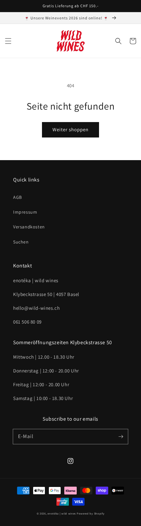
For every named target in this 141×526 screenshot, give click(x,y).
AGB (17, 197)
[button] (8, 41)
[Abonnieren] (120, 436)
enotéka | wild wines (62, 513)
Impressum (25, 212)
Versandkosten (29, 227)
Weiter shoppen (70, 129)
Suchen (21, 242)
